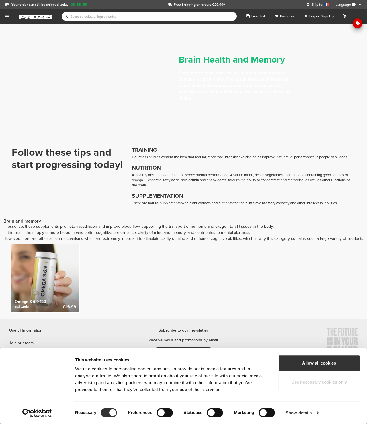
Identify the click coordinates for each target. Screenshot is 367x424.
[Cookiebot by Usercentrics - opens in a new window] (37, 413)
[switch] (165, 412)
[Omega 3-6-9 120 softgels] (45, 278)
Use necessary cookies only (319, 382)
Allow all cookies (319, 363)
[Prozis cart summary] (345, 16)
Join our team (21, 343)
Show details (299, 412)
